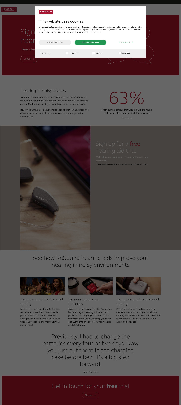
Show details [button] (125, 42)
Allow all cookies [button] (90, 42)
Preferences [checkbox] (73, 53)
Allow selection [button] (55, 42)
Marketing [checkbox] (126, 53)
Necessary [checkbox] (46, 53)
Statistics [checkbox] (99, 53)
